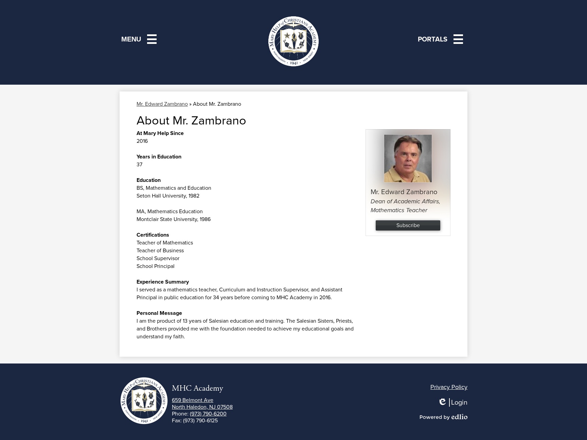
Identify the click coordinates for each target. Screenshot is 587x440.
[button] (441, 39)
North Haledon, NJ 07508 (202, 404)
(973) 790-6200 (208, 414)
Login (454, 402)
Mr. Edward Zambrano (162, 104)
